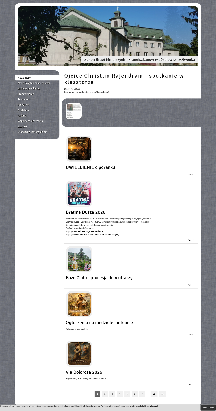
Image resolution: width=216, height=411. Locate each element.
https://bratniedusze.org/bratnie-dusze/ (85, 231)
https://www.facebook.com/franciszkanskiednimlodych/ (92, 234)
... (148, 394)
